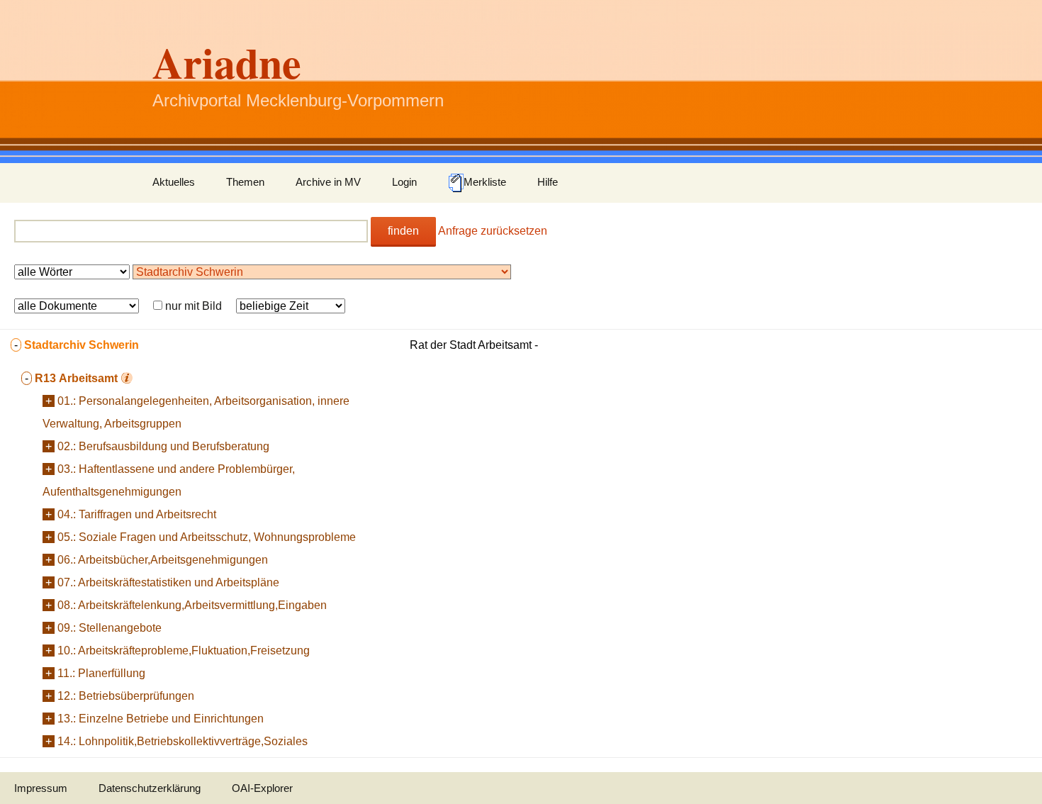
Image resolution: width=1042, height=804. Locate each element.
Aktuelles (173, 182)
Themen (245, 182)
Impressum (40, 788)
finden (403, 231)
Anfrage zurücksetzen (492, 231)
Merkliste (485, 182)
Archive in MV (328, 182)
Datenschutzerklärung (150, 788)
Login (404, 182)
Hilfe (547, 182)
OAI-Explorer (262, 788)
